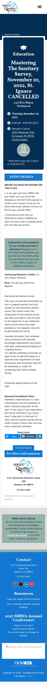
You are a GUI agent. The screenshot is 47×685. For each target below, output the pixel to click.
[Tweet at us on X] (20, 584)
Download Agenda (23, 447)
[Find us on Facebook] (15, 584)
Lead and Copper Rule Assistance (23, 598)
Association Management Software (23, 666)
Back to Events (12, 34)
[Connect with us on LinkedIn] (26, 584)
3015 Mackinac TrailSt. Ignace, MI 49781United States (23, 136)
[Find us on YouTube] (31, 584)
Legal (30, 675)
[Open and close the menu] (31, 7)
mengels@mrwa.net (17, 535)
